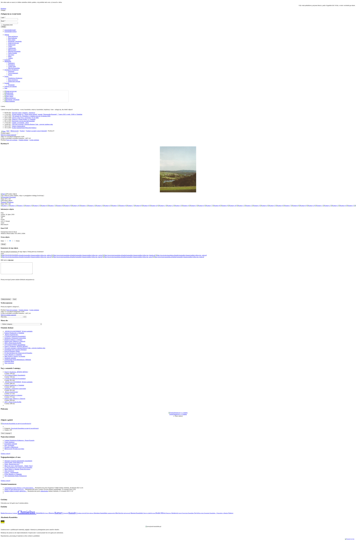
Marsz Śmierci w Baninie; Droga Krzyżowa (17, 469)
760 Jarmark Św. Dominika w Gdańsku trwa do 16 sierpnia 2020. (31, 116)
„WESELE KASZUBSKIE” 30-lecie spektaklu (18, 331)
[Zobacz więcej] (5, 453)
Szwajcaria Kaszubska (188, 513)
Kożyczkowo (90, 513)
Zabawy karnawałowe (18, 126)
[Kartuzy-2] (12, 205)
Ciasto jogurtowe (9, 442)
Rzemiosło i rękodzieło (15, 41)
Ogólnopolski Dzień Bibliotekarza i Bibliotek (17, 359)
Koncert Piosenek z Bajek (12, 351)
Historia (52, 513)
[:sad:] (128, 257)
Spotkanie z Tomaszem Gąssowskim (15, 338)
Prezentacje (11, 65)
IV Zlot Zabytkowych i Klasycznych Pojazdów (18, 353)
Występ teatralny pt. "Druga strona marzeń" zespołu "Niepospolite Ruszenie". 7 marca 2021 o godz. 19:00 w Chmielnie (47, 114)
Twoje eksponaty (13, 73)
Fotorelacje (11, 63)
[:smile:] (26, 255)
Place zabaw (11, 40)
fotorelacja (40, 513)
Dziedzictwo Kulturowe (11, 70)
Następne (3, 202)
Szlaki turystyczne (13, 43)
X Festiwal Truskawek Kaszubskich (15, 336)
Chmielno (27, 512)
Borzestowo (9, 513)
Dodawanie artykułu (14, 81)
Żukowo (230, 513)
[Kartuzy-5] (35, 205)
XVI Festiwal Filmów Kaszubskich (14, 344)
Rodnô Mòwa (161, 513)
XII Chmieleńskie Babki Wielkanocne (15, 476)
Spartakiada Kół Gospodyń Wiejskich (15, 349)
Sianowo (168, 513)
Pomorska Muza (9, 361)
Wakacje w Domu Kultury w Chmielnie (23, 119)
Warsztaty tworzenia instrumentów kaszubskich (18, 461)
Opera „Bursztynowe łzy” (12, 464)
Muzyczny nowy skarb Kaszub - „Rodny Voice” (18, 466)
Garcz (47, 513)
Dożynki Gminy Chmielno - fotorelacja (23, 112)
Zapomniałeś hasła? (10, 30)
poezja (150, 513)
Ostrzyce (145, 513)
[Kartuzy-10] (75, 205)
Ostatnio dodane (23, 140)
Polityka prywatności (10, 86)
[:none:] (26, 257)
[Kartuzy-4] (28, 205)
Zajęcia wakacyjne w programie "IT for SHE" (25, 117)
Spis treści (11, 55)
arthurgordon (44, 491)
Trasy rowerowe (9, 363)
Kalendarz (7, 60)
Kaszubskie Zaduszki (10, 444)
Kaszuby (73, 513)
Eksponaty (11, 71)
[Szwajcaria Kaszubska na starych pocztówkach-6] (16, 423)
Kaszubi (66, 513)
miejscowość (127, 513)
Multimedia (7, 61)
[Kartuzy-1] (4, 205)
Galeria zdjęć (12, 66)
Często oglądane (34, 140)
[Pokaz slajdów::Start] (3, 194)
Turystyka (197, 513)
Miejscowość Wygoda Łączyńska (14, 449)
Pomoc (10, 75)
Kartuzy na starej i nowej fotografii (36, 131)
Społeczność (11, 45)
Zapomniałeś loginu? (10, 31)
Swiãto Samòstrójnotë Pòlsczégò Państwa (24, 127)
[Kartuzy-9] (66, 205)
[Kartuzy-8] (59, 205)
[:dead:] (178, 257)
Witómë (6, 35)
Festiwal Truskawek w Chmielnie (14, 333)
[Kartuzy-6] (43, 205)
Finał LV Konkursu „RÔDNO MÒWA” (16, 346)
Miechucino (119, 513)
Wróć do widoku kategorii (8, 135)
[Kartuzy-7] (51, 205)
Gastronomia (12, 48)
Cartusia (15, 513)
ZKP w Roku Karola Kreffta (12, 343)
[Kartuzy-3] (20, 205)
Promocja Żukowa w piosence (13, 339)
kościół (84, 513)
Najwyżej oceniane (11, 140)
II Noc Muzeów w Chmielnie (13, 354)
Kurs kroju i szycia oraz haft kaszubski (23, 121)
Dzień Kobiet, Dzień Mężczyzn (13, 462)
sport (180, 513)
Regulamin (11, 85)
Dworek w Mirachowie (11, 447)
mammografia (111, 513)
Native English (12, 53)
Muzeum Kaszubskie (14, 51)
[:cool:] (77, 255)
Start (7, 131)
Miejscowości (12, 50)
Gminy (10, 46)
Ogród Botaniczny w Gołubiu (178, 414)
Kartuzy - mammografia (11, 472)
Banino (3, 513)
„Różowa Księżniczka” (11, 334)
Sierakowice (175, 513)
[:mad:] (77, 257)
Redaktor (3, 8)
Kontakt (6, 83)
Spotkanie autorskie (10, 358)
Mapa (9, 56)
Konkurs (79, 513)
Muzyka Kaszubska (14, 68)
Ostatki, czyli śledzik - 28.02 (20, 122)
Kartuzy (22, 131)
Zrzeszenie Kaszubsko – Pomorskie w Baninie (216, 513)
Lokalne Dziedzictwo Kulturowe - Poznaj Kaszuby (19, 440)
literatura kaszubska (101, 513)
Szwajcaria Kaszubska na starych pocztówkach (25, 428)
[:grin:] (129, 255)
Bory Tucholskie (9, 445)
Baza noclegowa (13, 36)
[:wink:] (181, 255)
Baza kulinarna (12, 38)
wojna (202, 513)
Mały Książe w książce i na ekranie (14, 356)
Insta (5, 88)
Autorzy (10, 58)
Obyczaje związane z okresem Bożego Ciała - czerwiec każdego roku (32, 124)
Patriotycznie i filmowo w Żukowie (14, 341)
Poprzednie (12, 197)
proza (154, 513)
